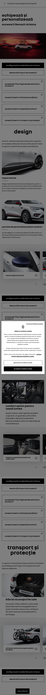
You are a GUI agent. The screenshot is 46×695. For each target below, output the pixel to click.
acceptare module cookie (23, 369)
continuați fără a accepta (34, 323)
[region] (23, 347)
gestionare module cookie (23, 363)
